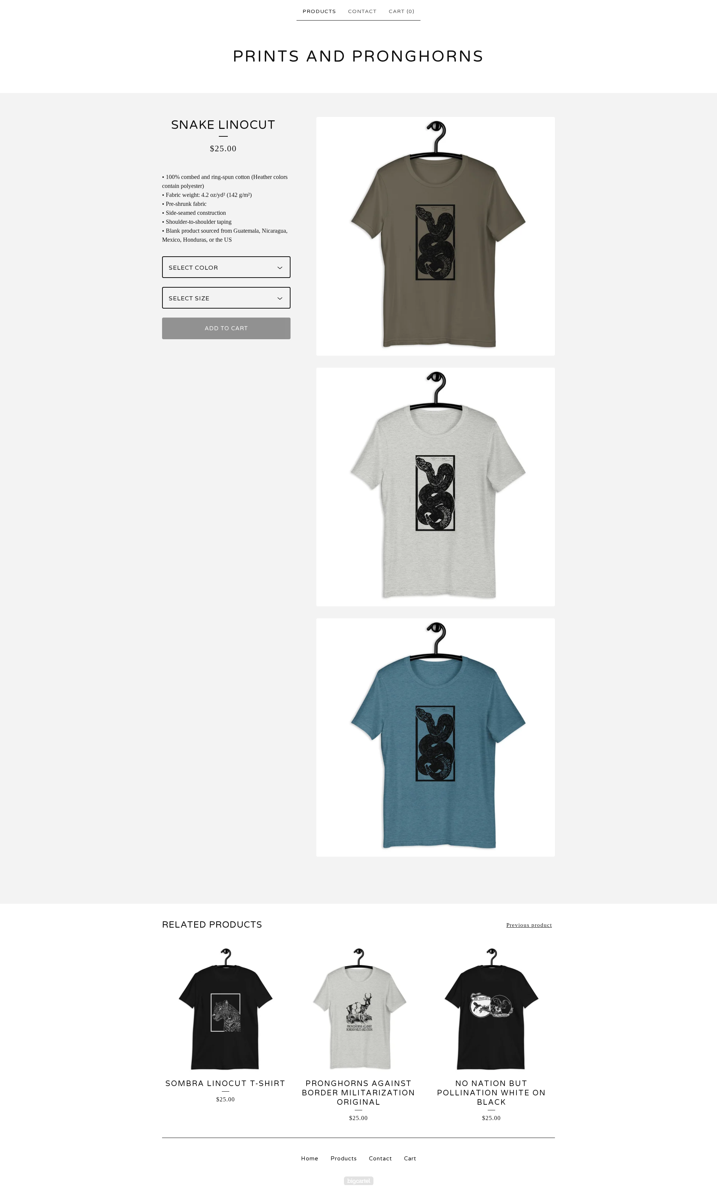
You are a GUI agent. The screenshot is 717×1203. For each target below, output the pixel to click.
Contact (362, 11)
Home (310, 1158)
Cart (410, 1158)
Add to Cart (226, 328)
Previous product (529, 925)
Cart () (402, 11)
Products (319, 11)
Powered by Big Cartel (358, 1180)
